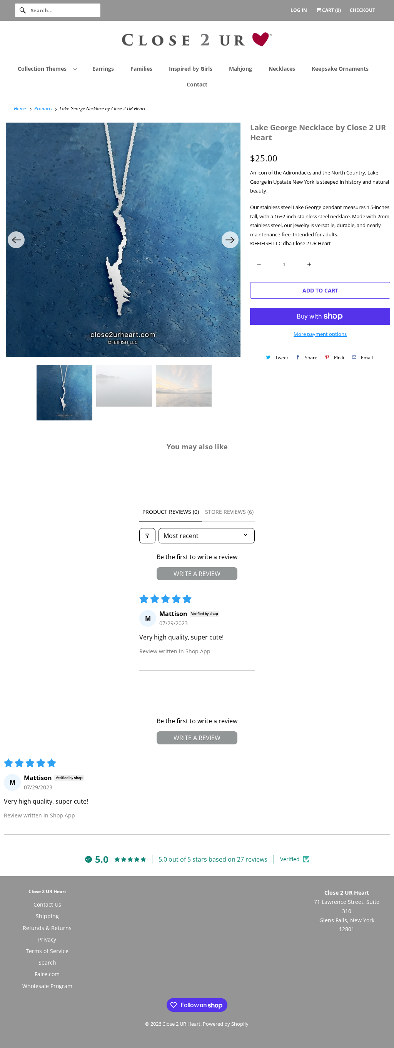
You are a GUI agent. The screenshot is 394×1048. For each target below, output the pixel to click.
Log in (298, 10)
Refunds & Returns (47, 928)
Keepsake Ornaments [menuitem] (340, 68)
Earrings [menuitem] (103, 68)
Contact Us (47, 904)
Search (47, 962)
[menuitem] (50, 68)
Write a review (197, 574)
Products (43, 108)
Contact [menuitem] (197, 84)
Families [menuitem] (141, 68)
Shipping (47, 916)
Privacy (47, 939)
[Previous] (16, 239)
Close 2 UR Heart (181, 1023)
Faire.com (47, 974)
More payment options (320, 334)
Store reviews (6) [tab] (229, 511)
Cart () (331, 10)
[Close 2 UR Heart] (197, 42)
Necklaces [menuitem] (282, 68)
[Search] (22, 10)
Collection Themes (44, 68)
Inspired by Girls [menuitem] (190, 68)
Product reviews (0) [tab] (170, 511)
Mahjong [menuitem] (240, 68)
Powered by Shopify (226, 1023)
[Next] (230, 239)
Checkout (362, 10)
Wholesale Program (47, 986)
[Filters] (147, 535)
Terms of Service (47, 951)
